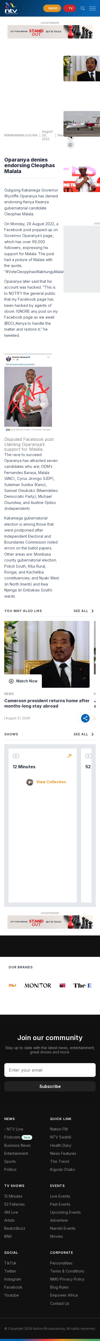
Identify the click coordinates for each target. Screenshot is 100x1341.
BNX (8, 1236)
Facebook (13, 1287)
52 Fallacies (14, 1204)
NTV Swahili (60, 1137)
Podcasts (17, 1137)
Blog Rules (59, 1287)
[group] (9, 985)
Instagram (12, 1279)
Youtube (11, 1295)
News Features (63, 1153)
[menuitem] (73, 1228)
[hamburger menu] (92, 8)
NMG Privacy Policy (67, 1279)
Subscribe (50, 1086)
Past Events (60, 1204)
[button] (90, 8)
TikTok (10, 1263)
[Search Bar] (82, 8)
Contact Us (59, 1303)
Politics (10, 1169)
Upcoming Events (65, 1212)
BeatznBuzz (14, 1228)
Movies (56, 1236)
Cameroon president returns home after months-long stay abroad (47, 703)
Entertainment (16, 1153)
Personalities (61, 1263)
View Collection (51, 782)
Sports (10, 1161)
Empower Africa (64, 1295)
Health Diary (60, 1145)
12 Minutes (24, 766)
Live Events (60, 1196)
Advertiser (59, 1220)
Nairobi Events (62, 1228)
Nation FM (59, 1129)
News (62, 135)
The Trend (59, 1161)
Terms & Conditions (67, 1271)
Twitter (10, 1271)
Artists (9, 1220)
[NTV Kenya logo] (11, 8)
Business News (17, 1145)
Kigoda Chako (62, 1169)
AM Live (11, 1212)
